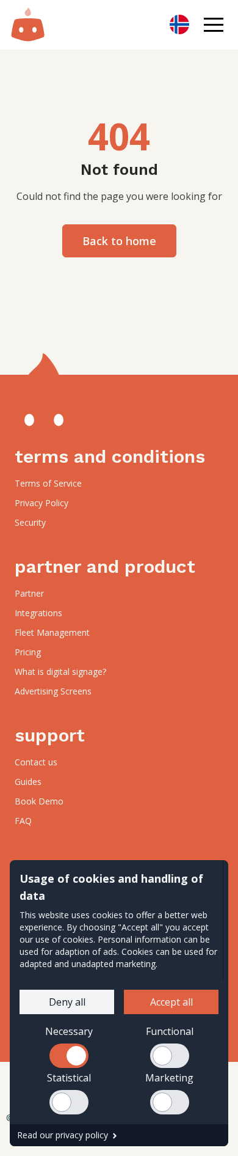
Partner (29, 593)
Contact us (36, 762)
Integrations (38, 613)
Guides (28, 781)
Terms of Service (48, 483)
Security (30, 522)
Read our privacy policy (62, 1135)
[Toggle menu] (213, 24)
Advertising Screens (53, 691)
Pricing (28, 652)
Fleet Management (52, 632)
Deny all (67, 1002)
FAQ (23, 821)
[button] (213, 24)
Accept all (171, 1002)
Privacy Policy (41, 503)
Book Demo (39, 801)
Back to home (119, 241)
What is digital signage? (60, 671)
